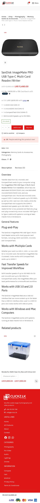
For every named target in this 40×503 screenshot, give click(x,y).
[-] (3, 127)
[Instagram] (9, 437)
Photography (20, 17)
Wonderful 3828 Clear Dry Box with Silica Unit (19, 372)
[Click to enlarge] (5, 62)
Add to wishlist (9, 133)
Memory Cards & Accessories (18, 18)
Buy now (29, 127)
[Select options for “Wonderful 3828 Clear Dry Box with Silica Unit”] (36, 381)
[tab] (6, 168)
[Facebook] (5, 437)
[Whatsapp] (12, 437)
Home (4, 17)
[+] (8, 127)
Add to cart (17, 127)
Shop (11, 17)
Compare (21, 133)
